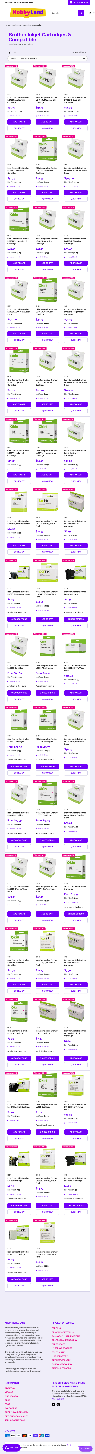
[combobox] (64, 13)
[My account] (90, 13)
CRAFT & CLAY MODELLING (64, 1340)
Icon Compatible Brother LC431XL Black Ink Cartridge (47, 382)
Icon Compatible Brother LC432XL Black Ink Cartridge (75, 241)
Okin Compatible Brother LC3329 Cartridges (47, 740)
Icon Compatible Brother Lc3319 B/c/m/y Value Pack (75, 741)
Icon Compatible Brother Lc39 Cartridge (75, 593)
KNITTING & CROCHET (62, 1348)
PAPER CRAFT (58, 1344)
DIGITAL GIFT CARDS (61, 1368)
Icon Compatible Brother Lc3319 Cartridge (18, 814)
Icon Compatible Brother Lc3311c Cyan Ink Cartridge (75, 453)
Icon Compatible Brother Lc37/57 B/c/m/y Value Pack (47, 1254)
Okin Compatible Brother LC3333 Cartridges (18, 740)
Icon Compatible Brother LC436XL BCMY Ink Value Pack (75, 170)
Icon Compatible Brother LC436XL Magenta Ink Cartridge (47, 99)
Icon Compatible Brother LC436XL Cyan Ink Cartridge (75, 99)
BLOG (7, 1400)
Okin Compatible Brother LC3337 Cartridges (47, 667)
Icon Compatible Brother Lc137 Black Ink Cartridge (18, 1106)
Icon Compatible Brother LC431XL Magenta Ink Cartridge (75, 311)
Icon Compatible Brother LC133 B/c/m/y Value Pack (75, 1107)
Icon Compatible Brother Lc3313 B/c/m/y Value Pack (18, 889)
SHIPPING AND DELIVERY (16, 1412)
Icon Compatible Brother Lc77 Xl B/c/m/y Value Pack (47, 523)
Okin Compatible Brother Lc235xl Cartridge (18, 1032)
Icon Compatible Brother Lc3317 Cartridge (47, 814)
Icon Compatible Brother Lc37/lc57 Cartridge (18, 1253)
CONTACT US (11, 1408)
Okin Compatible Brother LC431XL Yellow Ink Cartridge (47, 311)
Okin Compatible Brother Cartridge (75, 888)
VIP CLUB (9, 1392)
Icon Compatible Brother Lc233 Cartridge (47, 1032)
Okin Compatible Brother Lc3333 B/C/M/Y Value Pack (75, 668)
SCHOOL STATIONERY (62, 1364)
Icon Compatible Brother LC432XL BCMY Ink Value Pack (18, 311)
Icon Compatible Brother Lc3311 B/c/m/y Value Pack (47, 889)
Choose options (19, 619)
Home (7, 25)
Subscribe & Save (81, 2)
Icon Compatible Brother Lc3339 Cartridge (18, 667)
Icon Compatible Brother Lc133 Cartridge (18, 1179)
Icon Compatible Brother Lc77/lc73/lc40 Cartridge (18, 593)
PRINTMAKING (58, 1352)
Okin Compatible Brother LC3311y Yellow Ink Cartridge (18, 453)
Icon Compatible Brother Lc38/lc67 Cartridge (75, 1179)
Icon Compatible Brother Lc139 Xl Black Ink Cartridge (75, 1033)
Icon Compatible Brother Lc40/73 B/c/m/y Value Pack (47, 594)
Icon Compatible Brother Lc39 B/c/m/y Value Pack (18, 522)
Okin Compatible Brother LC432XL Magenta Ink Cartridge (18, 241)
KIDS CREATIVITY (59, 1356)
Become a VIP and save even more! (19, 2)
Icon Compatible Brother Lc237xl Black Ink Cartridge (75, 962)
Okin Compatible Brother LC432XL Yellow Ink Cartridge (47, 170)
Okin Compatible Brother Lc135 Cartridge (47, 1106)
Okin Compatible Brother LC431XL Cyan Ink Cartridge (18, 382)
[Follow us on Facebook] (53, 1404)
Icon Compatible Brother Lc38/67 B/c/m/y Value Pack (47, 1180)
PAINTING (56, 1328)
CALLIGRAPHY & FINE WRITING (66, 1336)
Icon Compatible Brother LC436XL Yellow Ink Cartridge (18, 99)
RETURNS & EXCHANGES (16, 1416)
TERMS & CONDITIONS (15, 1420)
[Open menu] (6, 13)
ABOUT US (10, 1388)
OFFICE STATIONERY (61, 1360)
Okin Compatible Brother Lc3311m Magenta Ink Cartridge (47, 453)
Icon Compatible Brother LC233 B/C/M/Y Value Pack (47, 962)
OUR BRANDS (11, 1396)
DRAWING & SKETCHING (63, 1332)
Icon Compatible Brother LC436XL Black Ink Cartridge (18, 170)
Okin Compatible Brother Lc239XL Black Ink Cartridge (18, 962)
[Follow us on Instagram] (58, 1404)
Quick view (19, 128)
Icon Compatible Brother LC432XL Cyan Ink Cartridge (47, 241)
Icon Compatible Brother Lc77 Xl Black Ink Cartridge (75, 523)
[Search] (81, 13)
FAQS (7, 1404)
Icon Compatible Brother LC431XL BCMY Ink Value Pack (75, 382)
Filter (14, 52)
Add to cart (19, 122)
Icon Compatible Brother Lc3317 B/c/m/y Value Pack (75, 815)
